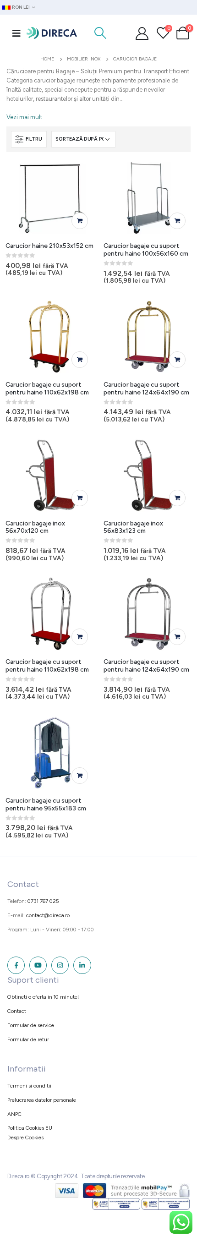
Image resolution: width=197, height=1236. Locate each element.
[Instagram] (60, 965)
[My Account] (142, 33)
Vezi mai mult (24, 117)
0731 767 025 (43, 901)
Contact (16, 1011)
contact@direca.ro (48, 915)
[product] (50, 197)
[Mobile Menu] (16, 33)
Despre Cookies (25, 1137)
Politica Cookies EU (29, 1128)
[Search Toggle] (100, 33)
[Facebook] (16, 965)
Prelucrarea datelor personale (41, 1100)
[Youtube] (38, 965)
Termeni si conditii (29, 1086)
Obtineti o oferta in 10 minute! (43, 997)
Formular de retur (28, 1039)
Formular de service (30, 1025)
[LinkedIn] (82, 965)
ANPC (14, 1114)
